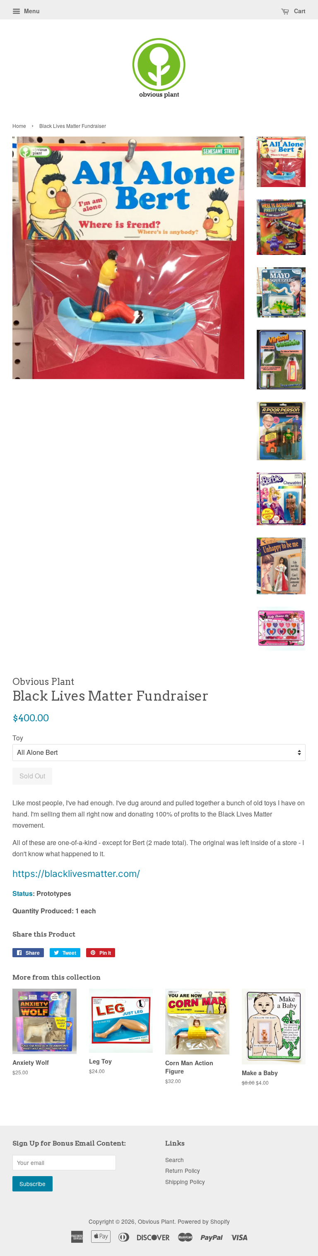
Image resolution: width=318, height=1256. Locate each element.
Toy (17, 737)
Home (19, 125)
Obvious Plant (156, 1221)
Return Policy (182, 1170)
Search (174, 1159)
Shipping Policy (185, 1181)
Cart (299, 11)
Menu (31, 11)
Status (22, 893)
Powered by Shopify (204, 1221)
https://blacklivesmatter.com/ (76, 873)
